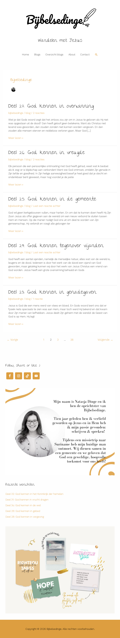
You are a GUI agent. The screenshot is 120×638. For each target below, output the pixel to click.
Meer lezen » (15, 138)
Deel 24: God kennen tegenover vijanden (55, 246)
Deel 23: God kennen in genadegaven (52, 293)
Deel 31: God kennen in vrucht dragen (26, 499)
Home (25, 54)
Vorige (12, 339)
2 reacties (38, 112)
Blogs (37, 54)
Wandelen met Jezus (60, 41)
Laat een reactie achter (46, 205)
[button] (96, 54)
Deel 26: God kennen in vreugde (46, 153)
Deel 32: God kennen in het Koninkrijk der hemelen (34, 493)
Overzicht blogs (54, 54)
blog (28, 112)
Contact (85, 54)
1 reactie (38, 298)
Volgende (105, 339)
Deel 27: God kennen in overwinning (51, 106)
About (71, 54)
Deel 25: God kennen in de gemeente (52, 199)
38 (71, 339)
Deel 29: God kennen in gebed (22, 511)
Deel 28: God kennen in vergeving (24, 516)
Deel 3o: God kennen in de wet (23, 505)
